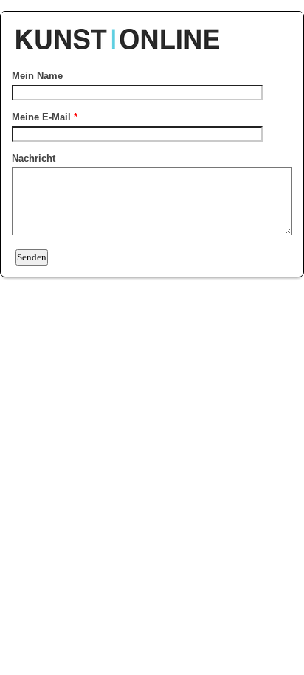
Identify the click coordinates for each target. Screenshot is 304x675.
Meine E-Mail (44, 116)
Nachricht (33, 158)
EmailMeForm (152, 32)
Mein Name (37, 75)
